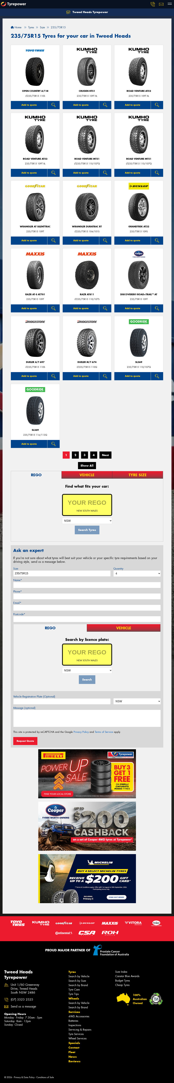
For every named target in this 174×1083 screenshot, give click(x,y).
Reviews (74, 1061)
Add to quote (29, 104)
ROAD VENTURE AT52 (139, 91)
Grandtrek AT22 (138, 226)
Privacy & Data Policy (24, 1077)
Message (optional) (24, 708)
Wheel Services (77, 1038)
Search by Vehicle (78, 976)
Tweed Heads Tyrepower (90, 12)
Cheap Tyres (122, 985)
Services (74, 1012)
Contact (73, 1047)
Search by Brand (78, 985)
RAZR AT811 (87, 294)
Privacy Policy (81, 732)
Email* (17, 603)
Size (15, 568)
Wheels (73, 998)
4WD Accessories (78, 1016)
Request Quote (25, 740)
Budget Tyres (122, 980)
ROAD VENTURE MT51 (87, 158)
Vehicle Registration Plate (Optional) (34, 696)
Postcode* (19, 614)
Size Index (121, 972)
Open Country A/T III (35, 91)
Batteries (73, 1021)
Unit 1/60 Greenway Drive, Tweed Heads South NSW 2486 (25, 989)
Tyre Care (74, 989)
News (72, 1057)
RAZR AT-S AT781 (35, 294)
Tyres (72, 972)
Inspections (74, 1025)
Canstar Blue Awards (127, 976)
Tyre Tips (73, 994)
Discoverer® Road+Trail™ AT (138, 294)
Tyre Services (76, 1034)
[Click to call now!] (152, 4)
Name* (17, 580)
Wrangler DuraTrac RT (87, 226)
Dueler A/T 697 (35, 362)
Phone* (17, 591)
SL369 (138, 362)
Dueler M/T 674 (87, 362)
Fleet (71, 1052)
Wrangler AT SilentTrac (35, 226)
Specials (74, 1043)
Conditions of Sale (45, 1077)
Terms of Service (104, 732)
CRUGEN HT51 (87, 91)
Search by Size (77, 981)
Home (17, 27)
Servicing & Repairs (79, 1029)
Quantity (118, 568)
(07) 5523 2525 (22, 1000)
